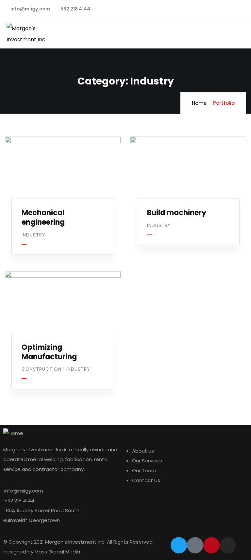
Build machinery (176, 213)
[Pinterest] (211, 545)
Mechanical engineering (43, 217)
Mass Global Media (57, 551)
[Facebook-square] (195, 545)
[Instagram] (228, 545)
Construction (41, 369)
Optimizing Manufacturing (49, 352)
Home (199, 103)
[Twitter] (179, 545)
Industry (33, 235)
